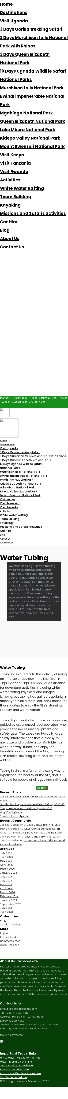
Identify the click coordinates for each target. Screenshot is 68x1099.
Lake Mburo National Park (27, 130)
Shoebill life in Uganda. (14, 816)
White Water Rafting (22, 188)
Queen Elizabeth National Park (32, 121)
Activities (10, 180)
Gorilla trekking (10, 924)
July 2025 (6, 876)
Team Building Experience (16, 1065)
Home (6, 4)
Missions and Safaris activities (33, 213)
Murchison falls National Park (31, 88)
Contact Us (12, 247)
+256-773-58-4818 (33, 401)
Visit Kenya (12, 155)
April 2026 (6, 864)
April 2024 (6, 888)
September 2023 (10, 904)
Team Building (15, 197)
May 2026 (6, 860)
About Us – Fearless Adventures (20, 1073)
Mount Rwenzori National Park (32, 146)
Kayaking (10, 205)
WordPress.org (9, 945)
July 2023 (6, 908)
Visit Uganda (14, 21)
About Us (9, 238)
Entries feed (8, 937)
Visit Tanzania (15, 163)
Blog (5, 230)
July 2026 (6, 853)
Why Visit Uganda (11, 812)
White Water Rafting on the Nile (20, 1057)
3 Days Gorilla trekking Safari (31, 29)
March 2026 (7, 868)
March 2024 (7, 892)
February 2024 (9, 896)
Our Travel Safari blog (14, 1077)
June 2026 (6, 857)
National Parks (16, 79)
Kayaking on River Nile (14, 1069)
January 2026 (8, 872)
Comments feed (10, 941)
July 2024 (6, 880)
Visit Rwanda (14, 171)
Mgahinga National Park (26, 113)
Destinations (13, 12)
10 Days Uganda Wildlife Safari (33, 71)
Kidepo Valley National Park (30, 138)
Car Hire (8, 222)
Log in (4, 933)
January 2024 (8, 900)
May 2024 (6, 884)
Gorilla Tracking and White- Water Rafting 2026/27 (32, 804)
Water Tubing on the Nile (16, 1061)
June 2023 (6, 912)
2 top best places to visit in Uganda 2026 (26, 808)
